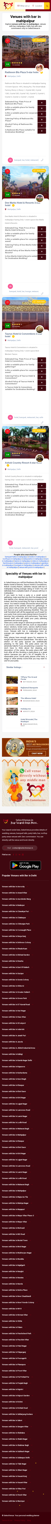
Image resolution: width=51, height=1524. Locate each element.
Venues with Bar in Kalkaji (12, 1054)
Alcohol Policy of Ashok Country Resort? (19, 508)
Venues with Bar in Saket (12, 1420)
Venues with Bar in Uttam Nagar (14, 1470)
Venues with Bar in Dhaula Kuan (14, 949)
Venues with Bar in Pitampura (14, 1365)
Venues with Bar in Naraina (12, 1278)
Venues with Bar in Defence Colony (16, 942)
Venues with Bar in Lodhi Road (14, 1122)
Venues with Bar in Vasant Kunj (14, 1476)
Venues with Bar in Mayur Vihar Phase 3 (18, 1216)
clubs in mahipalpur (40, 561)
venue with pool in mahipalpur (31, 567)
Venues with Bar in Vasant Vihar (14, 1483)
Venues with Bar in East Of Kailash (15, 967)
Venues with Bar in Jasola (12, 1042)
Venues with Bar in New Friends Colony (18, 1303)
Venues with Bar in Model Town (14, 1240)
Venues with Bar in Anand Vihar (14, 893)
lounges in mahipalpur (24, 565)
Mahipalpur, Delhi (14, 76)
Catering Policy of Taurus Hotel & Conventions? (20, 377)
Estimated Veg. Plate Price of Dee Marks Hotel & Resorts (20, 229)
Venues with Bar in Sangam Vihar (15, 1427)
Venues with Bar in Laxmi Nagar (14, 1116)
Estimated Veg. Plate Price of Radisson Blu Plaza (18, 103)
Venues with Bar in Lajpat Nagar (14, 1104)
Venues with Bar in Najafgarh (13, 1265)
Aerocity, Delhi (29, 711)
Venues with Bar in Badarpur (13, 905)
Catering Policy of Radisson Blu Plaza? (19, 120)
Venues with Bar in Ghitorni (13, 986)
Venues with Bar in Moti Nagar (14, 1247)
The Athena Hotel (28, 698)
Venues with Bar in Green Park (14, 998)
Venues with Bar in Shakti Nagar (14, 1439)
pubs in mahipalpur (32, 563)
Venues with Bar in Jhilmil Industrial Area (18, 1048)
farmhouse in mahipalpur (13, 563)
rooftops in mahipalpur (12, 559)
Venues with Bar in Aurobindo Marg (16, 899)
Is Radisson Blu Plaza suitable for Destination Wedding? (20, 131)
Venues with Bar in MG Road (13, 1234)
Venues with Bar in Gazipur (13, 974)
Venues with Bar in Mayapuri (13, 1209)
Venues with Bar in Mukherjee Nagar (17, 1253)
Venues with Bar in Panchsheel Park (16, 1334)
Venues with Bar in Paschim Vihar (15, 1340)
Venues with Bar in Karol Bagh (14, 1079)
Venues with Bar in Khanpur (13, 1085)
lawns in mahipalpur (22, 561)
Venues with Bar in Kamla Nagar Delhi (17, 1060)
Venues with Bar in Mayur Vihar (14, 1222)
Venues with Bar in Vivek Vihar (14, 1495)
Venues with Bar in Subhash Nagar (15, 1451)
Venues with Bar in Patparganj (14, 1352)
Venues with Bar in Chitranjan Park (16, 924)
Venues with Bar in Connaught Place (16, 930)
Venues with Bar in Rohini (12, 1402)
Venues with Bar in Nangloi (13, 1271)
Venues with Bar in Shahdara (13, 1433)
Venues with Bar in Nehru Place (14, 1290)
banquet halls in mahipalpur (16, 557)
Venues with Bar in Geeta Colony (15, 980)
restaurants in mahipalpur (33, 559)
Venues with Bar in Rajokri (12, 1389)
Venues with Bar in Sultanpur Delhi (16, 1458)
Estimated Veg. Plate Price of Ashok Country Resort (21, 485)
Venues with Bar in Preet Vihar (14, 1371)
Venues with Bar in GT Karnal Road (16, 1005)
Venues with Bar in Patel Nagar (14, 1346)
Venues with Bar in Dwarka (12, 961)
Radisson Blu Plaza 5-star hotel (22, 72)
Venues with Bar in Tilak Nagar (14, 1464)
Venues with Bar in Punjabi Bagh (15, 1383)
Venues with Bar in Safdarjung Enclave (17, 1414)
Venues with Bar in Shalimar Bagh (15, 1445)
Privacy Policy (19, 1520)
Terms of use (7, 1520)
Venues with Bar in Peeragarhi (14, 1358)
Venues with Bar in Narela (12, 1284)
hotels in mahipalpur (37, 557)
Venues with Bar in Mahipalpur (14, 1135)
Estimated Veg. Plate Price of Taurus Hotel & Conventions (21, 360)
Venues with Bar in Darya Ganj (14, 936)
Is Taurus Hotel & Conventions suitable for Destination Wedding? (20, 388)
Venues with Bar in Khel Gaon (14, 1091)
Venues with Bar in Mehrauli (13, 1228)
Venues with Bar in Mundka (13, 1259)
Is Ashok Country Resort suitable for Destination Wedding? (21, 514)
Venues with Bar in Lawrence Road (16, 1110)
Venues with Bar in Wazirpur (13, 1501)
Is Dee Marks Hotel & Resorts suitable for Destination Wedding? (22, 257)
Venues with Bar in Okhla (12, 1321)
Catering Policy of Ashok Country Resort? (20, 502)
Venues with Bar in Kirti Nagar (14, 1098)
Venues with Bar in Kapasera (13, 1067)
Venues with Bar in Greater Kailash (16, 992)
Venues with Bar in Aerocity (13, 887)
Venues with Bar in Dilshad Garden (16, 955)
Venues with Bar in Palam (12, 1327)
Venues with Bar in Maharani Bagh (15, 1129)
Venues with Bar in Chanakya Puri (15, 911)
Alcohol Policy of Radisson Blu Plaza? (18, 125)
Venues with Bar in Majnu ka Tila (15, 1197)
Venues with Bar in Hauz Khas (14, 1017)
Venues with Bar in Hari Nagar (14, 1011)
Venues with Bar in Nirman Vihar (15, 1315)
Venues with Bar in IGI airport (14, 1023)
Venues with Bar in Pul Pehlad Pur (15, 1377)
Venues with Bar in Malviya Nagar (15, 1203)
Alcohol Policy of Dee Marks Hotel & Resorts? (21, 251)
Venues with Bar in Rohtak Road (15, 1408)
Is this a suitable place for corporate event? (21, 114)
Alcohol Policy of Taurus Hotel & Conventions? (19, 382)
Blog (29, 1520)
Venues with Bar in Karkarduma (14, 1073)
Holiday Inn (26, 709)
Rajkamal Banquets (29, 688)
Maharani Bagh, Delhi (31, 701)
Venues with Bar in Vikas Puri (14, 1489)
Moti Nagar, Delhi (30, 682)
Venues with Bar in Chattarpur (14, 918)
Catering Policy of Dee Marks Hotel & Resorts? (21, 246)
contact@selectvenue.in (22, 848)
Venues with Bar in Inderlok (13, 1029)
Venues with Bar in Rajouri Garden (15, 1396)
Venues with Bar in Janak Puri (14, 1036)
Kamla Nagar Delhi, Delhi (29, 725)
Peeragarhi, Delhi (30, 690)
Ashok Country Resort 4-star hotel (23, 463)
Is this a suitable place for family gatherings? (19, 108)
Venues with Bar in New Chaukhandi (16, 1296)
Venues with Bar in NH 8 (11, 1309)
